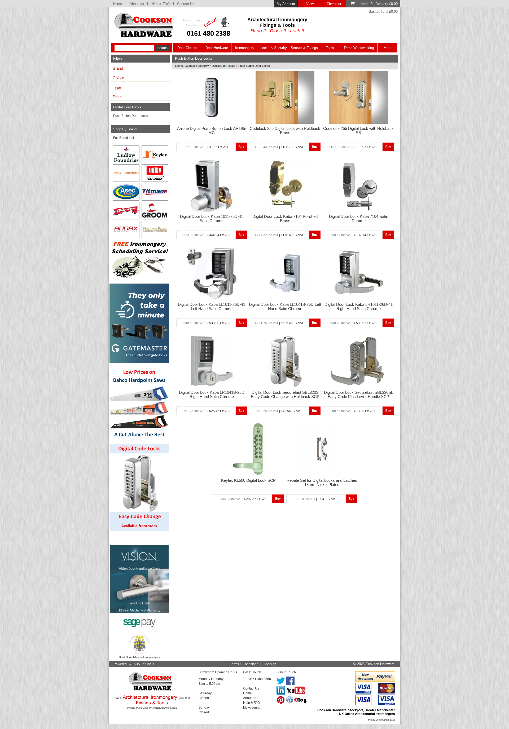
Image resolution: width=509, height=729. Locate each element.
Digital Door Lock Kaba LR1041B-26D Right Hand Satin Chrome (211, 394)
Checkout (334, 4)
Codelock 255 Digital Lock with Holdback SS (358, 130)
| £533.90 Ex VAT (206, 323)
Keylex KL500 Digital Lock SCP (248, 480)
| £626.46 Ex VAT (279, 323)
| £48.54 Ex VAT (279, 411)
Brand (118, 68)
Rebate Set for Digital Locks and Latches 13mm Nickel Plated (322, 482)
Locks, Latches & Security (192, 65)
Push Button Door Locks (130, 116)
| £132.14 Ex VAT (352, 235)
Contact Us (185, 4)
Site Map (270, 664)
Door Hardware (216, 48)
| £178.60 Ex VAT (279, 235)
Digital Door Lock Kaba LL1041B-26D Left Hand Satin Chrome (285, 306)
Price (117, 97)
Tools (330, 48)
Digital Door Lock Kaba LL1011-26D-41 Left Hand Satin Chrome (211, 306)
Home (117, 4)
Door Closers (187, 48)
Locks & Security (273, 48)
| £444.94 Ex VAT (206, 235)
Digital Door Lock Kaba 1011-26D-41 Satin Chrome (211, 218)
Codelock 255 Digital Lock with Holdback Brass (285, 130)
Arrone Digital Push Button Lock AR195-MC (211, 130)
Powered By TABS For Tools (134, 664)
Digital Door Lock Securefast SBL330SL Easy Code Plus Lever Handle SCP (358, 394)
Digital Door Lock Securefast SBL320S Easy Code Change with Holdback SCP (285, 394)
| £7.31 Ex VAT (316, 499)
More (387, 48)
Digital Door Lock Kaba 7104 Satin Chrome (358, 218)
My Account (286, 4)
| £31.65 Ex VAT (205, 147)
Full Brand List (123, 138)
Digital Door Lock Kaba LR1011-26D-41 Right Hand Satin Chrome (358, 306)
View (310, 4)
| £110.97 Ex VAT (353, 147)
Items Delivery (379, 4)
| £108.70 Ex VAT (279, 147)
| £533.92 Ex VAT (352, 323)
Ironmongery (244, 48)
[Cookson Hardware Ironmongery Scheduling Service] (139, 276)
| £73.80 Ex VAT (352, 411)
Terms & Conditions (244, 664)
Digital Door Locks (223, 65)
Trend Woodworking (359, 48)
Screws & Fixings (304, 48)
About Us (137, 4)
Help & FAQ (160, 4)
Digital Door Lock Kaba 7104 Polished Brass (285, 218)
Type (117, 87)
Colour (118, 78)
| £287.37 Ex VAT (242, 499)
